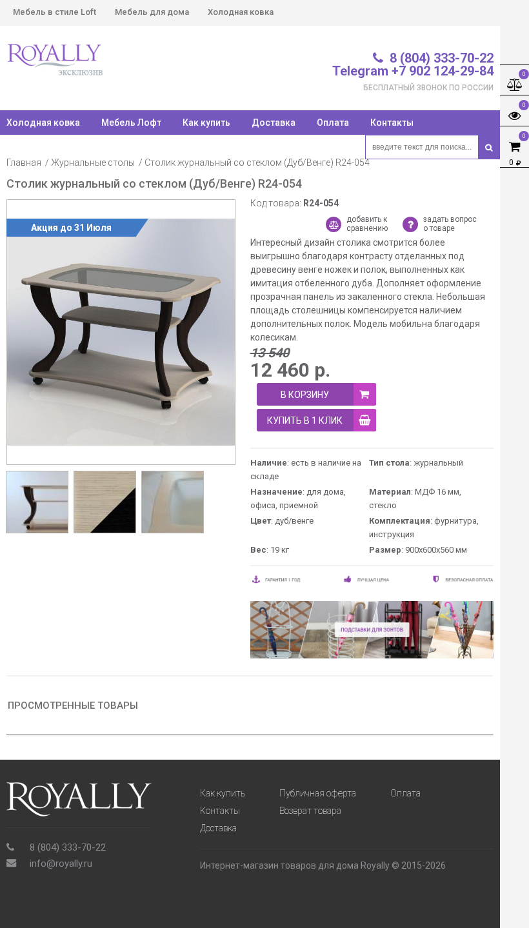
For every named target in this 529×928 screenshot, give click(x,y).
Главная (23, 162)
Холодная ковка (241, 12)
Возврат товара (310, 810)
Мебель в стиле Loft (54, 12)
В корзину (305, 395)
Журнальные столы (93, 162)
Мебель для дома (152, 12)
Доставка (273, 122)
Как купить (206, 122)
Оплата (333, 122)
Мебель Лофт (131, 122)
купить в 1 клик (305, 420)
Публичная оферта (317, 793)
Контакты (392, 122)
